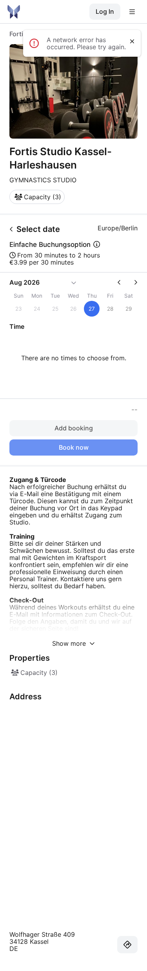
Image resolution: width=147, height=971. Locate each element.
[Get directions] (127, 944)
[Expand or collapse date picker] (73, 282)
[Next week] (132, 282)
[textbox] (73, 629)
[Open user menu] (132, 11)
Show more (70, 643)
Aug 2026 (24, 282)
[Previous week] (122, 282)
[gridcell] (92, 309)
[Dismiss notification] (132, 41)
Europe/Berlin (118, 228)
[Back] (11, 229)
